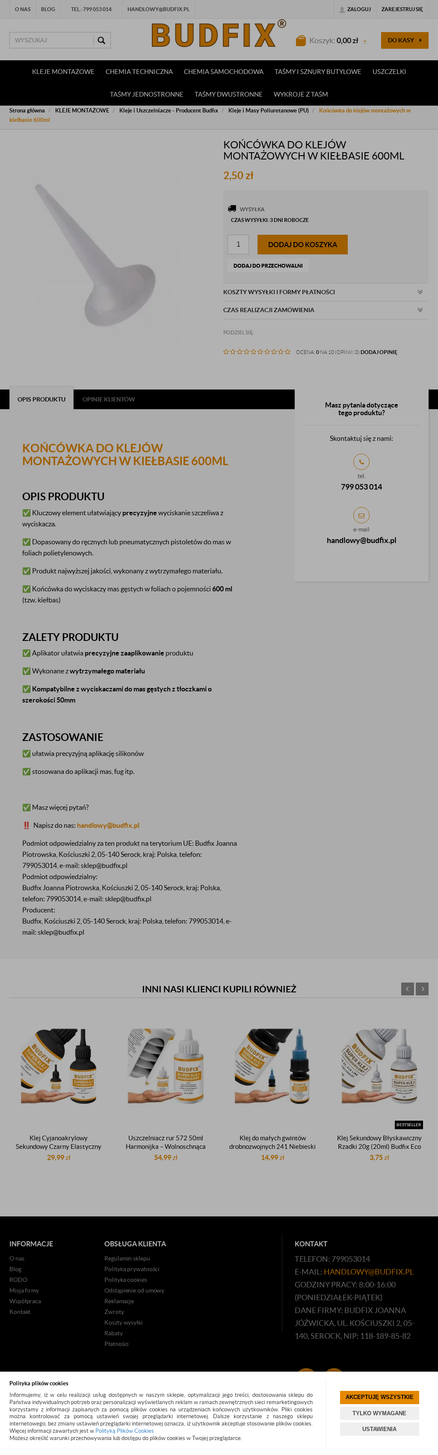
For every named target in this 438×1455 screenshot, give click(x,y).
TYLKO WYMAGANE (379, 1413)
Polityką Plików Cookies (124, 1431)
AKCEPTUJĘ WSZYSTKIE (380, 1397)
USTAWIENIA (379, 1429)
